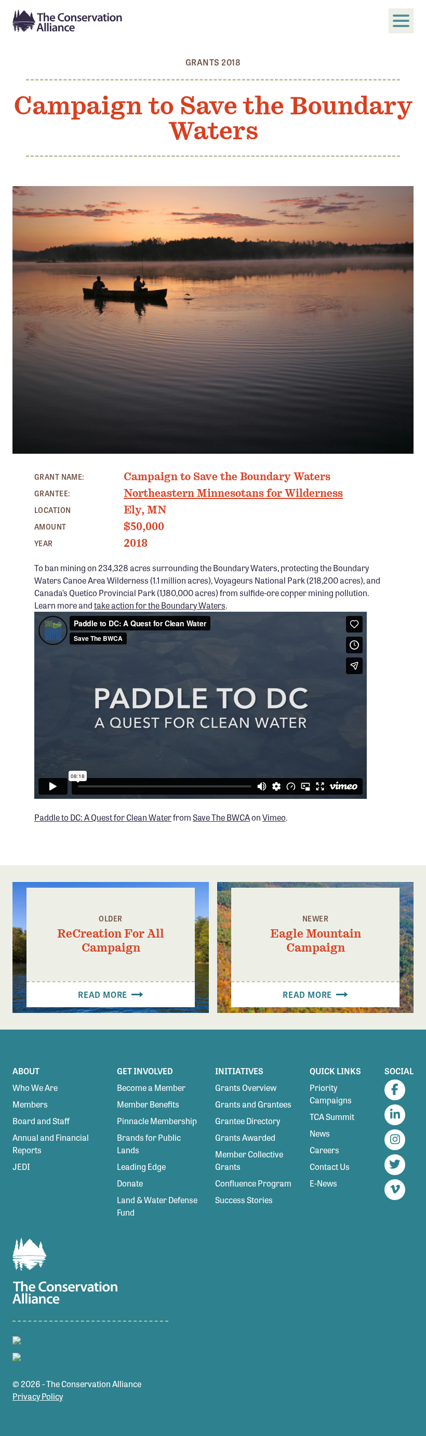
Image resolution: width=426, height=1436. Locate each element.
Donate (130, 1183)
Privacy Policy (37, 1396)
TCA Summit (332, 1117)
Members (30, 1104)
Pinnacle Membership (157, 1121)
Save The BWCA (221, 817)
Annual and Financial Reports (50, 1143)
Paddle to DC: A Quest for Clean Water (102, 817)
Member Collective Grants (249, 1160)
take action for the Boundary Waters (159, 605)
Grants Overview (245, 1088)
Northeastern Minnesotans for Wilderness (233, 493)
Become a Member (151, 1088)
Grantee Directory (247, 1121)
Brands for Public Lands (149, 1143)
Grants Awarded (245, 1137)
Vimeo (274, 817)
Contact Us (330, 1166)
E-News (323, 1183)
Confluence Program (253, 1183)
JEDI (21, 1166)
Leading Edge (141, 1166)
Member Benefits (148, 1104)
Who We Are (35, 1088)
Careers (324, 1150)
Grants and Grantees (253, 1104)
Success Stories (244, 1200)
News (320, 1133)
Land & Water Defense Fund (157, 1206)
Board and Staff (41, 1121)
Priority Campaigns (331, 1094)
